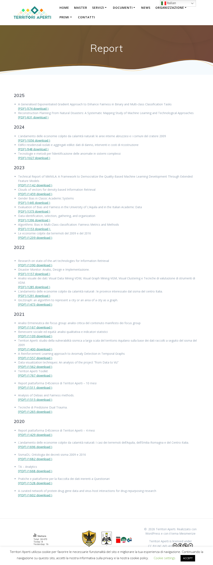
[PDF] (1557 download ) (35, 358)
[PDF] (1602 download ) (35, 495)
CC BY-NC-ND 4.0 (160, 546)
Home (64, 8)
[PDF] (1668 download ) (35, 471)
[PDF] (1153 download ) (34, 229)
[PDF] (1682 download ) (35, 459)
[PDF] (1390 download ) (35, 265)
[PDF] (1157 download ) (34, 274)
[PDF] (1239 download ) (35, 237)
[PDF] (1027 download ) (34, 158)
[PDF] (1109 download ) (35, 336)
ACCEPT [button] (188, 558)
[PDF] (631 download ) (33, 117)
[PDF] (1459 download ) (35, 194)
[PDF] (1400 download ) (35, 349)
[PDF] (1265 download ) (35, 411)
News (145, 8)
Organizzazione (169, 8)
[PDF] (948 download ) (33, 149)
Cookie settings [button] (164, 558)
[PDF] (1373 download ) (34, 211)
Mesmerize (187, 533)
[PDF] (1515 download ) (35, 399)
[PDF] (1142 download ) (35, 185)
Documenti (123, 8)
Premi (64, 17)
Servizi (98, 8)
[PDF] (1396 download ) (34, 220)
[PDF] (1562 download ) (35, 367)
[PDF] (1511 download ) (35, 387)
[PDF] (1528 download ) (35, 483)
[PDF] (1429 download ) (35, 435)
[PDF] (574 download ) (33, 109)
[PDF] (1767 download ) (35, 375)
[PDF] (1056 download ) (34, 140)
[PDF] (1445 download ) (34, 203)
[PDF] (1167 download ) (35, 327)
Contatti (86, 17)
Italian (171, 3)
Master (80, 8)
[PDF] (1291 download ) (34, 296)
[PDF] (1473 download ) (35, 304)
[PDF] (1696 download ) (35, 447)
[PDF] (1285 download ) (34, 287)
